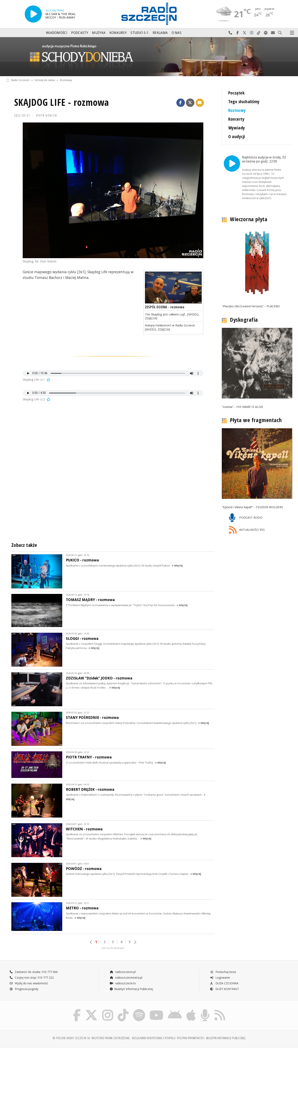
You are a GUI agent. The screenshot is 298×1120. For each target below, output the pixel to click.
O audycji (236, 136)
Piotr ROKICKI (46, 115)
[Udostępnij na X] (190, 103)
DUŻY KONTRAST (227, 989)
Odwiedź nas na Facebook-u (237, 33)
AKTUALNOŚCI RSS (251, 530)
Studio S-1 (140, 33)
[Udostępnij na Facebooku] (180, 103)
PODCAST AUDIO (250, 517)
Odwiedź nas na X (244, 33)
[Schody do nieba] (149, 56)
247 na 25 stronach (113, 948)
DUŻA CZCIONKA (226, 983)
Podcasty (79, 33)
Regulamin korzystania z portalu (154, 1038)
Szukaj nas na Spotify (265, 33)
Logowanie (222, 977)
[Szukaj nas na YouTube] (156, 1010)
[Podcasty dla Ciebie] (205, 1010)
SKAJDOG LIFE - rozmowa (61, 102)
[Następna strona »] (135, 942)
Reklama (160, 33)
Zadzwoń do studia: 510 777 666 (36, 972)
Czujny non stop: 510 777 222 (34, 977)
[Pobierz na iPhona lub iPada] (191, 1010)
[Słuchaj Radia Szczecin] (33, 14)
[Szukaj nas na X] (91, 1010)
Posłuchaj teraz (225, 972)
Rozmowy (66, 80)
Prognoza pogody (26, 989)
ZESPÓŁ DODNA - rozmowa (164, 306)
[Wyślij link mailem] (200, 103)
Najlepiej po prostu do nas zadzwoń (230, 33)
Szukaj (280, 33)
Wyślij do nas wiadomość (273, 33)
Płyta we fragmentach (256, 420)
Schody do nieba (44, 80)
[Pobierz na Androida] (175, 1010)
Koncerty (236, 119)
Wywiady (236, 128)
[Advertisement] (41, 1081)
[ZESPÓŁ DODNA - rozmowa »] (173, 288)
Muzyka (98, 33)
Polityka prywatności (190, 1038)
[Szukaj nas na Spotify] (139, 1010)
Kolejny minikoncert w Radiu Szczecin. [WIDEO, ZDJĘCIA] (170, 327)
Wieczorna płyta (248, 219)
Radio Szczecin (20, 80)
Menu (292, 33)
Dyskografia (244, 319)
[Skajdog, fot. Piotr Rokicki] (113, 190)
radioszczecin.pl (125, 972)
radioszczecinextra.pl (128, 977)
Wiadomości (56, 33)
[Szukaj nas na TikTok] (123, 1010)
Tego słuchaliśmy (244, 101)
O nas (177, 33)
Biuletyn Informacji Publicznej (133, 989)
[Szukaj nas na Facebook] (77, 1010)
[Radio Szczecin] (149, 14)
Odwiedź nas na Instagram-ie (251, 33)
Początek (236, 93)
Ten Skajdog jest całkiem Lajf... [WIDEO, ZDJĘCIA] (172, 316)
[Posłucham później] (48, 379)
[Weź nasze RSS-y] (219, 1010)
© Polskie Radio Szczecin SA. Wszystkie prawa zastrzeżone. (91, 1038)
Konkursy (118, 33)
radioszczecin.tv (125, 983)
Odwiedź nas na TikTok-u (258, 33)
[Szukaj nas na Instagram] (107, 1010)
